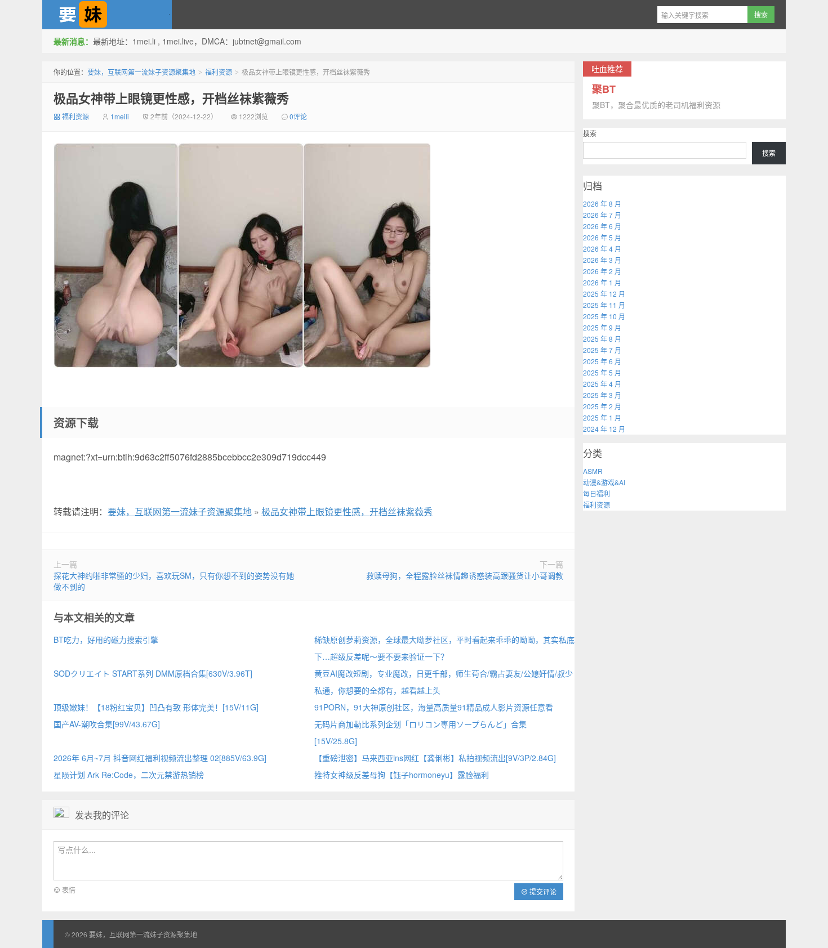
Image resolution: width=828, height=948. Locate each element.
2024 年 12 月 (604, 428)
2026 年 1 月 (602, 282)
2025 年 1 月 (602, 417)
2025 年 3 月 (602, 395)
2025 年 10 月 (604, 316)
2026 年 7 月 (602, 215)
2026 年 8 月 (602, 203)
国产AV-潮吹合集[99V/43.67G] (107, 724)
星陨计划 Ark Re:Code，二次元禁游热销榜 (129, 774)
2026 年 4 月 (602, 248)
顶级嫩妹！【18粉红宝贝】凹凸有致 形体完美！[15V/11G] (156, 707)
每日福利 (596, 493)
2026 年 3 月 (602, 260)
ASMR (593, 471)
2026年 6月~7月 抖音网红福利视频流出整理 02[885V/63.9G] (160, 757)
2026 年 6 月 (602, 226)
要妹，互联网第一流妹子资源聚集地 (107, 14)
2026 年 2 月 (602, 271)
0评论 (298, 116)
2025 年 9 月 (602, 327)
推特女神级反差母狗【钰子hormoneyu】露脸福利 (401, 774)
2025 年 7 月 (602, 350)
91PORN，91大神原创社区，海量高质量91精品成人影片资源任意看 (433, 707)
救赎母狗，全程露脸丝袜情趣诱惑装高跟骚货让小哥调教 (464, 575)
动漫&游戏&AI (604, 482)
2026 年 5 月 (602, 237)
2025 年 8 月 (602, 338)
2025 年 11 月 (604, 305)
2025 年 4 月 (602, 383)
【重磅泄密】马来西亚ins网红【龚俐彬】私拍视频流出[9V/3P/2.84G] (435, 757)
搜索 (589, 133)
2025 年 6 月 (602, 361)
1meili (119, 116)
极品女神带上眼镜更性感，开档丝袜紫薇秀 (171, 98)
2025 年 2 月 (602, 406)
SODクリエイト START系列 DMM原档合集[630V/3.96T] (153, 673)
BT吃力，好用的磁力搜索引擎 (106, 639)
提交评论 (542, 891)
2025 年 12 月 (604, 293)
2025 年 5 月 (602, 372)
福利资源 (218, 72)
